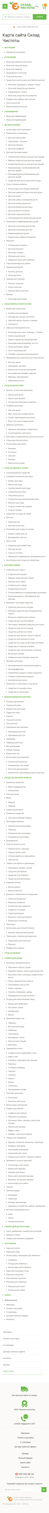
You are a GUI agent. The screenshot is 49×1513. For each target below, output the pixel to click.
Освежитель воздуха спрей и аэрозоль (25, 673)
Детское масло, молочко (19, 211)
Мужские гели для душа (16, 65)
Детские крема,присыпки (19, 203)
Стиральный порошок (17, 574)
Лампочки (12, 1199)
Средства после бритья (18, 875)
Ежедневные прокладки (18, 837)
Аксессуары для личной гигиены (20, 928)
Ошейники (12, 1260)
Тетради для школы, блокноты (21, 317)
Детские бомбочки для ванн (20, 207)
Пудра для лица (13, 712)
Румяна (9, 716)
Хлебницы (12, 1030)
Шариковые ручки (16, 380)
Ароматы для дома (14, 661)
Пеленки (11, 944)
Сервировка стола (14, 1048)
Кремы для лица (15, 481)
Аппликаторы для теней (18, 765)
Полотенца (12, 1097)
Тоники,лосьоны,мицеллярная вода (23, 499)
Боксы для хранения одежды (21, 1176)
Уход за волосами (13, 385)
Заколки (11, 456)
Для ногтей (11, 541)
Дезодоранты (12, 840)
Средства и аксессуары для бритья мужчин (25, 80)
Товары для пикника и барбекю (20, 1238)
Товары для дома (13, 958)
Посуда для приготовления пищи (20, 999)
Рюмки (11, 1078)
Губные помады (13, 750)
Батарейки (12, 1195)
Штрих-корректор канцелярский (22, 339)
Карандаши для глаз (17, 732)
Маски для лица (15, 484)
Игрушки (10, 241)
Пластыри (10, 924)
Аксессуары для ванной (16, 1105)
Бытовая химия (12, 565)
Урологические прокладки (19, 826)
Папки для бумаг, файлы (18, 347)
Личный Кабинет (25, 1458)
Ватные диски (14, 887)
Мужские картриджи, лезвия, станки (24, 85)
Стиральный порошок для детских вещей (26, 157)
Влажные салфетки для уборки (21, 617)
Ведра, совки (14, 1130)
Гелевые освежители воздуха (21, 676)
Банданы (12, 448)
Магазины (10, 1305)
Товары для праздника (16, 1138)
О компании (11, 1312)
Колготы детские (15, 272)
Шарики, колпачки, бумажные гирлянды (25, 1142)
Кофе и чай (12, 1056)
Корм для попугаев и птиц (17, 1271)
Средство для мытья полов (20, 632)
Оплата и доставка (14, 1308)
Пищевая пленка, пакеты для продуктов (25, 971)
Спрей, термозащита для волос (21, 417)
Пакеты (9, 1187)
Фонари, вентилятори (17, 1202)
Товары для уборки (14, 1108)
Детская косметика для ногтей (21, 226)
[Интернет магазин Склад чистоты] (22, 5)
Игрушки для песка (16, 256)
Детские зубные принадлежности (22, 200)
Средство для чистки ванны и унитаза (24, 650)
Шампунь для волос (14, 425)
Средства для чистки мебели (21, 621)
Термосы (12, 1023)
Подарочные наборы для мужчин (20, 99)
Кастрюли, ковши (15, 1007)
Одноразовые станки (17, 92)
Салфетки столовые (16, 910)
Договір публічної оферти (17, 1316)
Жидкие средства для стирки (21, 578)
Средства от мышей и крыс (20, 688)
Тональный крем (13, 705)
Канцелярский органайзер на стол (23, 343)
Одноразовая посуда (17, 1089)
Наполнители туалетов (16, 1278)
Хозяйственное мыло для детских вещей (26, 164)
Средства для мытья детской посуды (24, 180)
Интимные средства (15, 813)
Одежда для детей (14, 267)
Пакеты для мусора (16, 1127)
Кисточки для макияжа (18, 769)
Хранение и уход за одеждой (18, 1160)
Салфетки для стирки (17, 585)
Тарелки (11, 1071)
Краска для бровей (16, 398)
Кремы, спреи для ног (17, 534)
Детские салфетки (16, 149)
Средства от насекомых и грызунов (21, 684)
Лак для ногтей (14, 549)
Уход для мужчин (14, 76)
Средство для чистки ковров (20, 628)
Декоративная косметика (17, 697)
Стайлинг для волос (14, 406)
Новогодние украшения (18, 1149)
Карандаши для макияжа (17, 727)
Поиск (7, 1295)
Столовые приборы (16, 1067)
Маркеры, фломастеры (18, 377)
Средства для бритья (17, 871)
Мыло (8, 798)
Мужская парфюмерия (16, 116)
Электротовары (13, 1190)
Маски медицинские (17, 787)
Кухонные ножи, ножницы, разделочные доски (25, 975)
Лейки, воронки (15, 988)
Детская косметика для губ (20, 230)
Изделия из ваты (13, 882)
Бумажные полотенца (17, 921)
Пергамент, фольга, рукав (19, 967)
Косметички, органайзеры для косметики (26, 773)
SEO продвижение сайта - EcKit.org (15, 1504)
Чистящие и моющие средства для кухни (26, 624)
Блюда (11, 1082)
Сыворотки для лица (17, 492)
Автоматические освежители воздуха (24, 665)
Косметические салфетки (19, 906)
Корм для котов (13, 1248)
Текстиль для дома (14, 1093)
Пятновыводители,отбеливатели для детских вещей (23, 175)
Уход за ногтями (15, 553)
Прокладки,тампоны (15, 821)
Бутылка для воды (16, 1026)
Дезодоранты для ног (17, 537)
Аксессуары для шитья (18, 1183)
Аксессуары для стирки (18, 1165)
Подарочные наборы (15, 948)
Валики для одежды (17, 1169)
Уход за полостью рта (15, 844)
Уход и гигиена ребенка (16, 184)
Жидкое (11, 802)
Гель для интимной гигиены (20, 818)
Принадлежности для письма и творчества (25, 358)
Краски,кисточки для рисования (22, 369)
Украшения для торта (17, 1153)
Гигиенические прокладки (19, 833)
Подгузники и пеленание (16, 133)
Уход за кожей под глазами (20, 506)
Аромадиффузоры (16, 669)
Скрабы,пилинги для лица (19, 488)
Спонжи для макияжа (17, 762)
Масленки (12, 1045)
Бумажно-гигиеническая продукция (22, 894)
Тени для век (11, 723)
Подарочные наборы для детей (21, 237)
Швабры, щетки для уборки (20, 1134)
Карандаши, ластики (17, 366)
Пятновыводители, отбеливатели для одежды (24, 597)
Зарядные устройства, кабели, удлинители (26, 1206)
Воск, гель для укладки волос (21, 421)
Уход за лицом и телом (16, 468)
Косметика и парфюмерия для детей (22, 221)
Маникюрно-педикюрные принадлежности (26, 556)
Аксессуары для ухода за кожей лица (22, 560)
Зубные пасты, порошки (18, 849)
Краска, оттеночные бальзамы (19, 390)
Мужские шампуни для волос (19, 62)
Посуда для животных (17, 1263)
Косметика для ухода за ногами (20, 529)
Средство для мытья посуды (20, 607)
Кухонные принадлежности (18, 963)
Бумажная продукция (15, 308)
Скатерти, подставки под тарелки (22, 1060)
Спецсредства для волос (17, 440)
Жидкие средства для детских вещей (24, 160)
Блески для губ (12, 753)
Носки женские (14, 287)
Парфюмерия (11, 111)
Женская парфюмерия (16, 120)
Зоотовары (10, 1243)
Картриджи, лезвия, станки (20, 868)
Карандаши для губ (16, 735)
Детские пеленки (15, 145)
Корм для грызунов (14, 1274)
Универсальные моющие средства (23, 657)
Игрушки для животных (16, 1282)
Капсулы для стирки (17, 582)
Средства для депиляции (19, 879)
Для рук (9, 517)
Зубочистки (13, 860)
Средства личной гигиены (17, 778)
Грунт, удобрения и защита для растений (23, 1231)
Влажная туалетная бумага (20, 917)
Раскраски (12, 324)
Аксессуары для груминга (19, 1267)
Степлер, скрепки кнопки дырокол (23, 354)
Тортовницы (13, 1034)
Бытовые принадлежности (17, 1210)
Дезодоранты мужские (16, 73)
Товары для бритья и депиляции (20, 863)
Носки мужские (13, 103)
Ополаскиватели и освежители (21, 856)
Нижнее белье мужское (16, 106)
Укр (37, 6)
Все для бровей (13, 746)
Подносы (12, 1064)
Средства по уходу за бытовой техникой (25, 643)
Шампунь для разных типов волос (23, 429)
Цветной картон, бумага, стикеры (22, 320)
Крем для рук (14, 522)
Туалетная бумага (16, 913)
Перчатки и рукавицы (17, 1117)
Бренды (6, 1365)
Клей (10, 1214)
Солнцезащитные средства (18, 473)
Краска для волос (16, 395)
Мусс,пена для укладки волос (21, 414)
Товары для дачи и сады (17, 1226)
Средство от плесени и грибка (21, 646)
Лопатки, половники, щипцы (20, 992)
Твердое (11, 806)
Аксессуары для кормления (18, 129)
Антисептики (13, 790)
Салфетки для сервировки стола (22, 1053)
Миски (11, 1015)
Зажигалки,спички (16, 1221)
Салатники (12, 1086)
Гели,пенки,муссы (16, 495)
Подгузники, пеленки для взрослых (21, 936)
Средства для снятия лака (19, 545)
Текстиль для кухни (16, 1101)
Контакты (10, 1319)
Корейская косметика (15, 52)
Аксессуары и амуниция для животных (23, 1255)
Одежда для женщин (15, 279)
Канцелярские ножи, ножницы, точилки (25, 332)
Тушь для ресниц (13, 720)
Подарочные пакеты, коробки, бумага (24, 1157)
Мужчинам (10, 57)
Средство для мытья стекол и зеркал (24, 635)
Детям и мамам (12, 125)
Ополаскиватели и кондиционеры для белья (27, 592)
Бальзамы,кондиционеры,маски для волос (24, 437)
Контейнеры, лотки (16, 1037)
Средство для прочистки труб (21, 639)
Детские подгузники (17, 138)
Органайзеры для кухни (18, 985)
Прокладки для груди (17, 299)
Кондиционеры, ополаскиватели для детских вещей (23, 169)
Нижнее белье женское (18, 291)
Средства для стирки (15, 570)
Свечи (10, 1218)
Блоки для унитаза (16, 654)
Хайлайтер (10, 739)
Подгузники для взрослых (19, 941)
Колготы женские (15, 283)
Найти (40, 17)
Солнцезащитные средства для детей (24, 218)
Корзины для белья (16, 1172)
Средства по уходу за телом (18, 514)
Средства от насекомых (18, 692)
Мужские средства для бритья (21, 88)
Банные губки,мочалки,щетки (21, 932)
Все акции (9, 47)
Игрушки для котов (16, 1286)
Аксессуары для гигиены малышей (23, 189)
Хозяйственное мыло (17, 589)
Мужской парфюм (14, 69)
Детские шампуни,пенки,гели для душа (25, 192)
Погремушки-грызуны (17, 245)
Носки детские (14, 275)
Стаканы (12, 1075)
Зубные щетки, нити (16, 852)
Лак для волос (14, 410)
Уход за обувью (12, 953)
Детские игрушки (15, 249)
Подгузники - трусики (17, 141)
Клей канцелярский (16, 336)
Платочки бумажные (17, 899)
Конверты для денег (17, 1146)
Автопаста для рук (16, 525)
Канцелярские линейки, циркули (22, 373)
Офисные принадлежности (18, 328)
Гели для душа (12, 794)
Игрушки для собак (16, 1290)
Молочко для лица (16, 503)
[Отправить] (43, 1489)
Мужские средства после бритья (22, 95)
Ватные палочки (15, 890)
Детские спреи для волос (19, 214)
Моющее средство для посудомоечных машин (25, 612)
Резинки (11, 459)
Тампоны (12, 829)
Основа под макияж (15, 701)
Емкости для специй (17, 1041)
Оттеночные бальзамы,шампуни (22, 402)
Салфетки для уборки (17, 1113)
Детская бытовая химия (16, 152)
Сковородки (13, 1011)
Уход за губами (14, 510)
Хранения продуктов (15, 1018)
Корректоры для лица (15, 709)
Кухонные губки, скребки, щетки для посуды (24, 1121)
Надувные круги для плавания (21, 260)
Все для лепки (14, 362)
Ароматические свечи (17, 680)
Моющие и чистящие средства (19, 603)
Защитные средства (15, 782)
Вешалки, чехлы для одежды (20, 1179)
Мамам (9, 294)
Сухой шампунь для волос (19, 433)
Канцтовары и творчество (18, 304)
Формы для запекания (18, 1004)
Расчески (12, 452)
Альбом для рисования (18, 313)
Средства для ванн (14, 810)
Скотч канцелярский (17, 350)
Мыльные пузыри (15, 252)
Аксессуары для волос (16, 444)
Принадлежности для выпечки (21, 995)
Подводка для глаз (14, 742)
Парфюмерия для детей (18, 233)
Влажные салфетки (16, 902)
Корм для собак (13, 1252)
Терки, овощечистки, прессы (20, 981)
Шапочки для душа (16, 463)
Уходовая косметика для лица (19, 476)
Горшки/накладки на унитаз (18, 263)
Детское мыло (14, 196)
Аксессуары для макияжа (17, 757)
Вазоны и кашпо (13, 1235)
